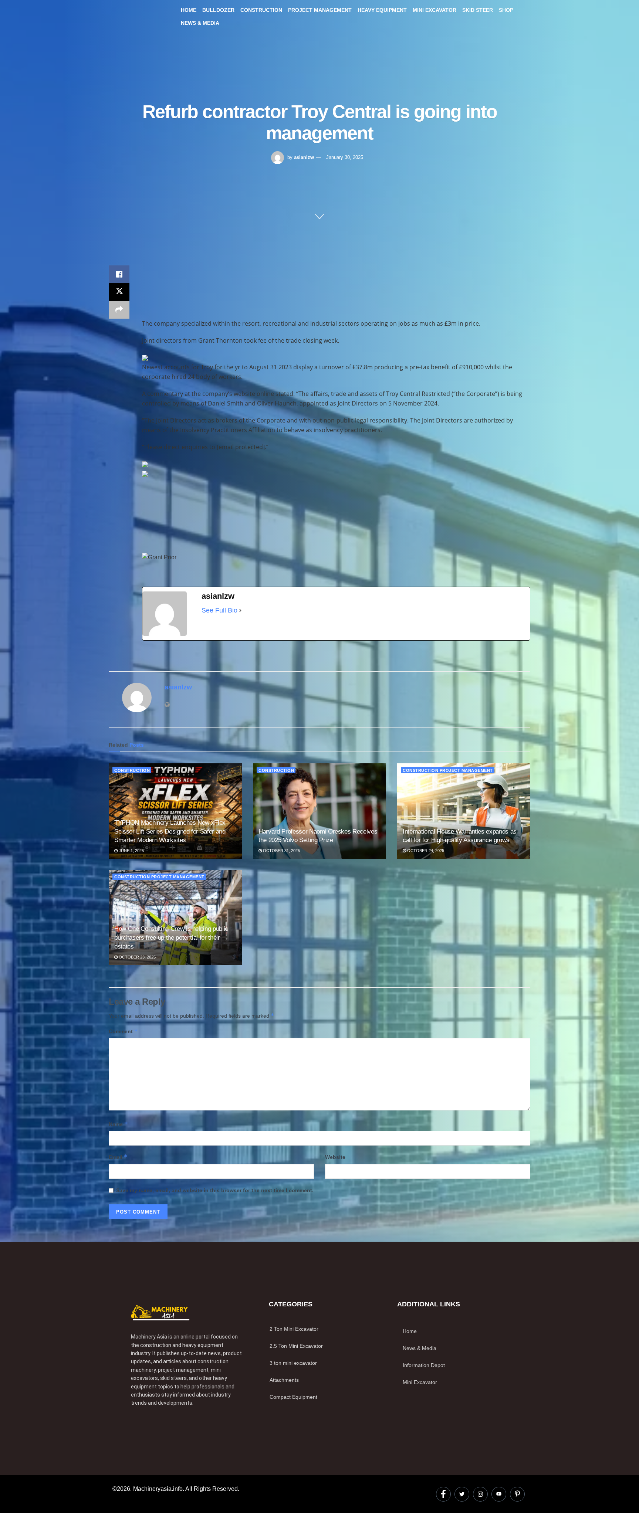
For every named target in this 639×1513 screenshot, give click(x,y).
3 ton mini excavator (293, 1363)
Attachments (284, 1380)
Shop (506, 10)
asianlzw (304, 157)
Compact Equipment (293, 1397)
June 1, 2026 (131, 850)
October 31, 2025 (281, 850)
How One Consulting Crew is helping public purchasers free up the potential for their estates (171, 937)
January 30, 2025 (344, 157)
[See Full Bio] (240, 610)
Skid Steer (477, 10)
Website (335, 1157)
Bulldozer (218, 10)
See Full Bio (219, 610)
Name (118, 1123)
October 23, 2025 (137, 957)
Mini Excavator (434, 10)
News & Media (200, 23)
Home (188, 10)
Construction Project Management (448, 770)
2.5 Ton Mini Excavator (296, 1346)
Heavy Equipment (382, 10)
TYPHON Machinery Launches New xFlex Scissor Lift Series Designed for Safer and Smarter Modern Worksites (170, 831)
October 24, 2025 (425, 850)
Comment (123, 1031)
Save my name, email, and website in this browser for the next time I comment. (215, 1190)
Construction (261, 10)
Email (118, 1156)
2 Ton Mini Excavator (294, 1329)
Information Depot (424, 1365)
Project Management (320, 10)
